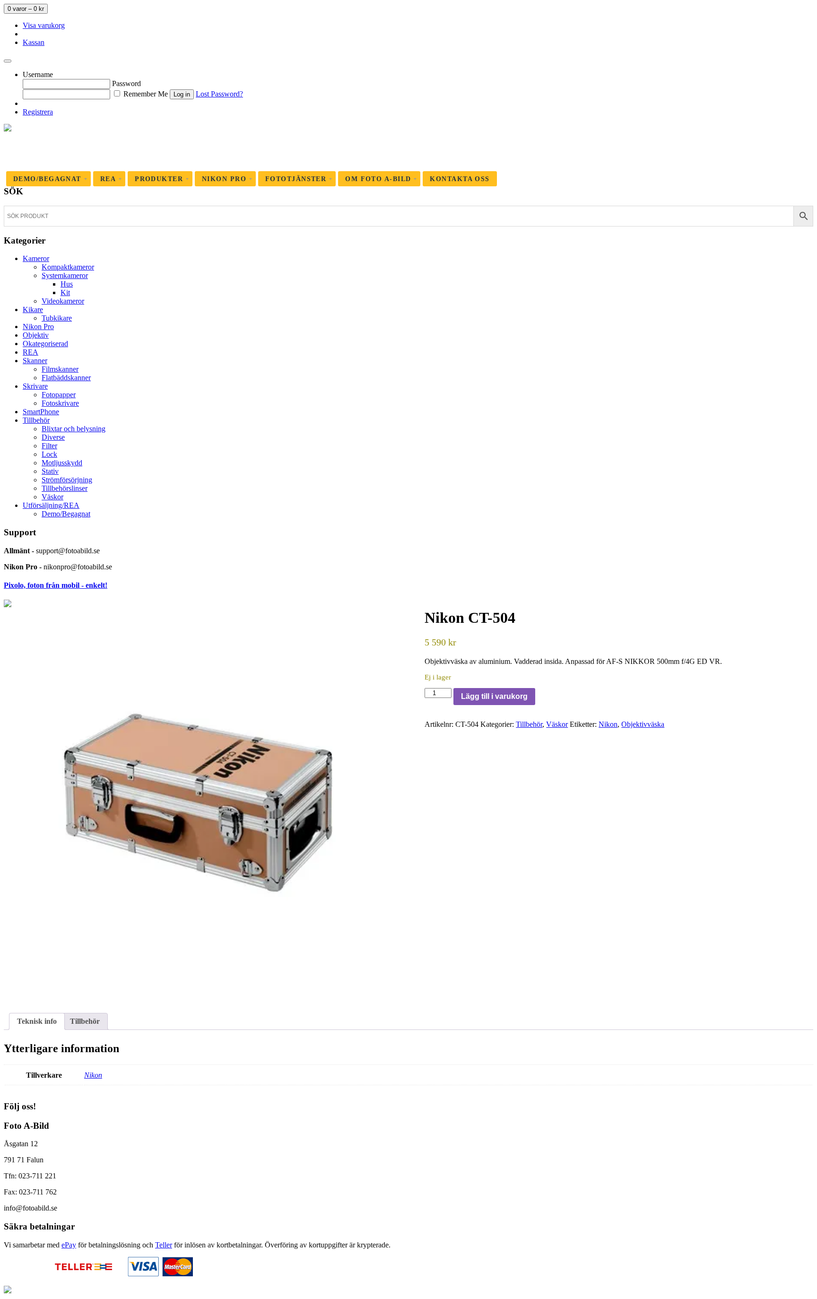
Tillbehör (36, 420)
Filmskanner (60, 369)
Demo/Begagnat (66, 514)
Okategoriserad (45, 344)
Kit (65, 292)
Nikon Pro (38, 327)
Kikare (33, 309)
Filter (49, 446)
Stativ (50, 471)
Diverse (53, 437)
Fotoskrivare (60, 403)
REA (30, 352)
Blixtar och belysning (73, 429)
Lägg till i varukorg (494, 696)
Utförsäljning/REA (51, 505)
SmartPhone (41, 412)
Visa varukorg (44, 25)
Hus (67, 284)
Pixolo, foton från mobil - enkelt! (55, 585)
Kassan (33, 42)
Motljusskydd (62, 463)
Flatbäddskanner (66, 378)
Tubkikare (57, 318)
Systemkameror (65, 275)
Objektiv (36, 335)
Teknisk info (37, 1021)
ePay (68, 1245)
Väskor (52, 497)
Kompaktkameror (68, 267)
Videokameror (63, 301)
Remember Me (145, 94)
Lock (49, 454)
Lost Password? (219, 94)
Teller (163, 1245)
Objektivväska (642, 724)
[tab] (37, 1021)
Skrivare (35, 386)
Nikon (608, 724)
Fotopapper (59, 395)
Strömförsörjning (67, 480)
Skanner (35, 361)
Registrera (38, 112)
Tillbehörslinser (64, 488)
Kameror (36, 258)
